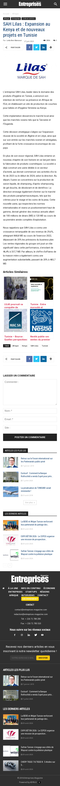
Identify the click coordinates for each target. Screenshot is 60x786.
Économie (49, 588)
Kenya (24, 346)
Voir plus (29, 502)
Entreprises (16, 19)
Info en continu (30, 588)
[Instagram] (23, 636)
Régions (44, 591)
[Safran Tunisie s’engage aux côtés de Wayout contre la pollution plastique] (10, 555)
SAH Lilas (34, 346)
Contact (43, 595)
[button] (55, 4)
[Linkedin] (30, 636)
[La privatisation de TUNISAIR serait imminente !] (10, 491)
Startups (31, 591)
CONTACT (30, 605)
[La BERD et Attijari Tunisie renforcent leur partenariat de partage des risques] (10, 525)
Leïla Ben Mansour (14, 40)
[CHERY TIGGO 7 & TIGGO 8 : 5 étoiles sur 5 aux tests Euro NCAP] (10, 765)
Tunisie (45, 346)
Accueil (6, 13)
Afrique (15, 13)
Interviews (27, 595)
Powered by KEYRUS (28, 782)
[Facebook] (16, 636)
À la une (13, 588)
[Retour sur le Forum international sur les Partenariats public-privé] (10, 462)
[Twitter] (36, 636)
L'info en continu (28, 19)
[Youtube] (43, 636)
